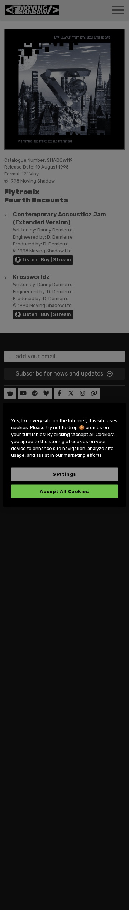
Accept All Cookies (64, 491)
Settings (64, 474)
